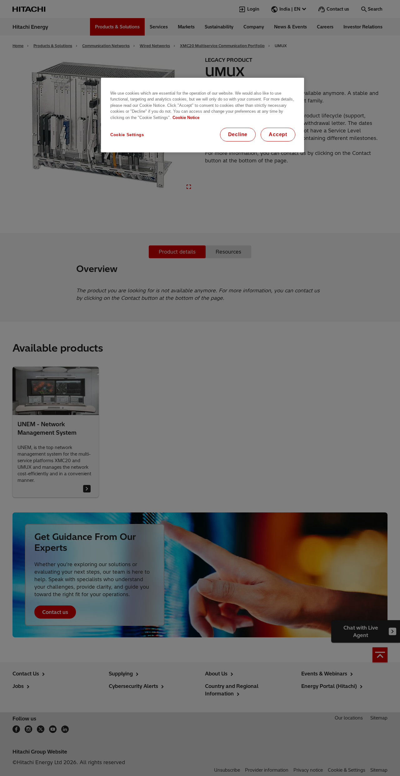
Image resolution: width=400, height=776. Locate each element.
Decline (238, 134)
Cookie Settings (127, 134)
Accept (278, 134)
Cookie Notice (185, 117)
